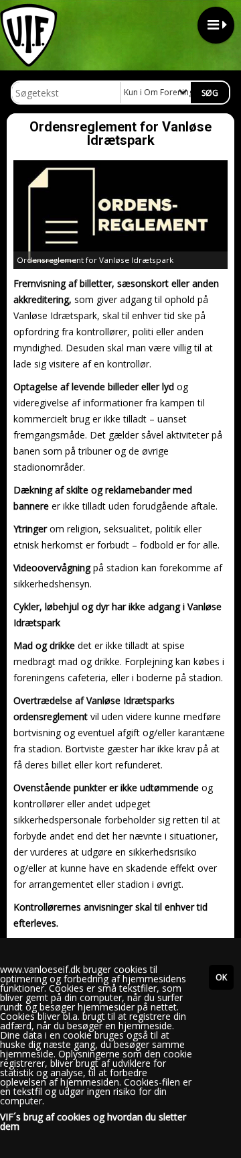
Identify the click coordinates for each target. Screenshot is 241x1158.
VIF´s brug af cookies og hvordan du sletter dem (93, 1121)
